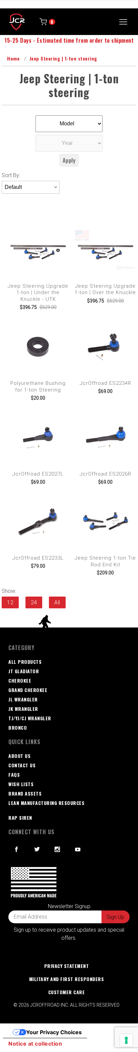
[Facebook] (16, 849)
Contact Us (22, 765)
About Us (19, 755)
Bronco (17, 727)
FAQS (14, 774)
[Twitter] (37, 849)
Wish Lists (20, 783)
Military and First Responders (66, 978)
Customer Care (66, 992)
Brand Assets (25, 793)
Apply (69, 160)
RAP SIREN (20, 817)
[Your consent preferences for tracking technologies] (126, 1040)
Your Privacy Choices (54, 1032)
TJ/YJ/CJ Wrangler (29, 718)
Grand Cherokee (27, 689)
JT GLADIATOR (23, 671)
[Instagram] (57, 849)
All (57, 602)
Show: (9, 591)
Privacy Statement (66, 965)
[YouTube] (78, 849)
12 (10, 602)
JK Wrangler (23, 708)
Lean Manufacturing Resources (46, 802)
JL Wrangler (23, 699)
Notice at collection (35, 1043)
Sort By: (11, 175)
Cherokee (19, 680)
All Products (25, 661)
